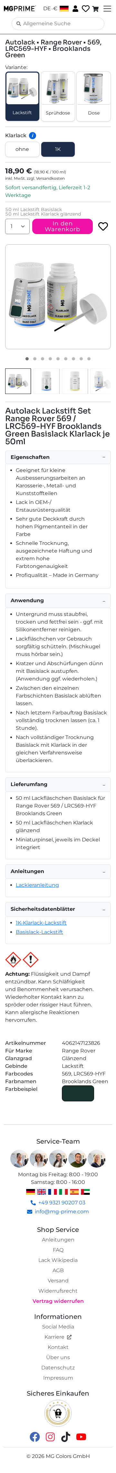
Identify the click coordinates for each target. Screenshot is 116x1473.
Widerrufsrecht (58, 1291)
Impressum (58, 1378)
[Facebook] (35, 1437)
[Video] (89, 359)
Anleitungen (58, 1240)
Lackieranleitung (37, 885)
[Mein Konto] (75, 8)
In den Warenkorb (62, 226)
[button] (58, 297)
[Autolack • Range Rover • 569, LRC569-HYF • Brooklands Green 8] (81, 359)
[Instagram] (50, 1437)
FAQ (58, 1250)
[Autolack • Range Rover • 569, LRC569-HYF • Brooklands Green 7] (73, 359)
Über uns (58, 1357)
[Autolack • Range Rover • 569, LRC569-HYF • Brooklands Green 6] (66, 359)
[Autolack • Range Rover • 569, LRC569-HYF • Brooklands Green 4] (50, 359)
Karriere (54, 1337)
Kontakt (58, 1347)
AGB (58, 1270)
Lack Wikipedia (58, 1260)
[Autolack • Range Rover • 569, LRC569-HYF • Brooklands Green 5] (58, 359)
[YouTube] (81, 1437)
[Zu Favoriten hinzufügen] (103, 226)
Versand (58, 1281)
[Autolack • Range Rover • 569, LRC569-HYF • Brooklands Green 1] (27, 359)
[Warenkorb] (96, 8)
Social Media (58, 1327)
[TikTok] (66, 1437)
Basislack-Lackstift (39, 932)
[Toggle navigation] (106, 9)
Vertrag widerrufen (58, 1301)
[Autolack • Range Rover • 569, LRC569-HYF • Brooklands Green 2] (35, 359)
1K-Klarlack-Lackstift (41, 923)
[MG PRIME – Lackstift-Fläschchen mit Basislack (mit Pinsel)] (103, 381)
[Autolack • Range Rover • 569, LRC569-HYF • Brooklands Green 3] (42, 359)
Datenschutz (58, 1368)
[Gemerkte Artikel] (85, 9)
